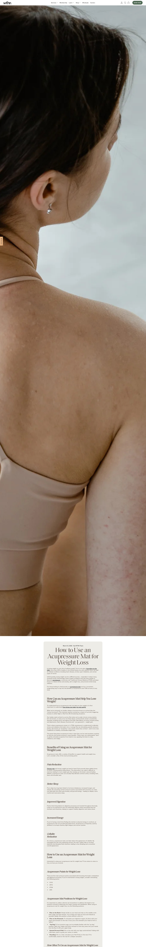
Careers (92, 3)
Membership (63, 3)
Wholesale (85, 3)
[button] (125, 3)
